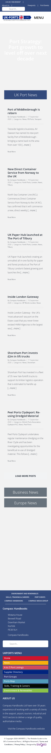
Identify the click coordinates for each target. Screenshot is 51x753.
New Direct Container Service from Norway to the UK (23, 172)
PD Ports (30, 119)
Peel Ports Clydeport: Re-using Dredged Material (24, 414)
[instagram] (30, 750)
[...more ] (26, 144)
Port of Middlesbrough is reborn (24, 111)
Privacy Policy (20, 744)
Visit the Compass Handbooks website (26, 728)
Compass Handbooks (18, 117)
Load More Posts (25, 476)
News (24, 119)
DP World (25, 303)
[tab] (25, 94)
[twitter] (25, 750)
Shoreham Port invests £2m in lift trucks (23, 354)
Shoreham (31, 362)
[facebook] (21, 750)
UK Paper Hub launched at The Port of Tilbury (25, 236)
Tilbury (10, 185)
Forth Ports (26, 182)
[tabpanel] (25, 294)
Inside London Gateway (23, 297)
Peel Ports (27, 424)
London (34, 182)
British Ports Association (31, 422)
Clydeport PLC (13, 424)
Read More (12, 151)
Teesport (38, 119)
